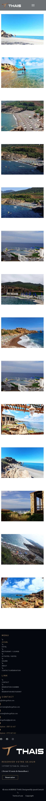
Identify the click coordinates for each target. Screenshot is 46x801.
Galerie (5, 661)
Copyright (29, 796)
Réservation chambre (10, 687)
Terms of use (18, 796)
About (4, 666)
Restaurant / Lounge (10, 651)
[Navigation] (33, 5)
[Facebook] (1, 739)
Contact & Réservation (11, 670)
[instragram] (13, 739)
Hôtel (4, 647)
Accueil (5, 642)
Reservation (10, 777)
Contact (5, 682)
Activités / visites (9, 656)
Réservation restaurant (12, 692)
